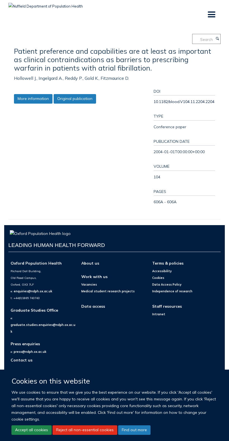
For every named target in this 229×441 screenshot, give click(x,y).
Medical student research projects (108, 291)
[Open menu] (211, 15)
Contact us (21, 360)
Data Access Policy (167, 284)
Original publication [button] (74, 98)
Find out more (134, 429)
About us (90, 263)
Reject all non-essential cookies (85, 429)
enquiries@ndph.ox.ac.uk (33, 291)
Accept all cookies (31, 429)
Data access (93, 306)
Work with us (94, 276)
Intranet (158, 314)
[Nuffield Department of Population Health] (45, 4)
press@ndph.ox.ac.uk (30, 352)
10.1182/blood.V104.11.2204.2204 (184, 101)
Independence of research (172, 291)
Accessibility (162, 271)
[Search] (217, 39)
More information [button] (33, 98)
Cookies (158, 278)
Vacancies (89, 284)
